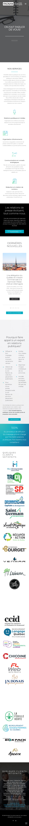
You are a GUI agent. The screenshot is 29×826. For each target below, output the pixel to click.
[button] (14, 112)
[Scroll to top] (26, 823)
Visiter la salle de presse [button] (14, 312)
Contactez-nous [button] (14, 40)
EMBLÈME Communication (15, 817)
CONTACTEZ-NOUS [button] (14, 419)
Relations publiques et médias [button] (14, 118)
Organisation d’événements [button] (12, 139)
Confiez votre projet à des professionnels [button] (15, 231)
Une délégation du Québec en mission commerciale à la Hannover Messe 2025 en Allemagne (14, 279)
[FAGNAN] (12, 4)
